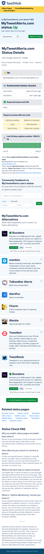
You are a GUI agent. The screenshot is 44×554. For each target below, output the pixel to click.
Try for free (13, 247)
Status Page (10, 551)
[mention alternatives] (4, 261)
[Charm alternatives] (4, 307)
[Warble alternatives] (4, 321)
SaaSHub (19, 551)
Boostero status (8, 413)
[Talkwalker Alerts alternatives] (4, 282)
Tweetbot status (21, 418)
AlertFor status (20, 416)
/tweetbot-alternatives (10, 330)
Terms (36, 551)
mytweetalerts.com (9, 164)
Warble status (7, 418)
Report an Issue (35, 36)
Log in (4, 201)
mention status (23, 413)
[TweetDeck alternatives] (4, 358)
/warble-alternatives (9, 318)
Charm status (34, 416)
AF (5, 295)
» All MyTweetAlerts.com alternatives (22, 400)
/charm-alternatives (9, 304)
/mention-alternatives (10, 257)
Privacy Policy (28, 551)
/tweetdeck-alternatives (11, 355)
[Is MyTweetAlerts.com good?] (17, 36)
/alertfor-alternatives (9, 291)
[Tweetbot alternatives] (4, 333)
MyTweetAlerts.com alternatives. (29, 173)
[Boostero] (4, 233)
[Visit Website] (41, 259)
